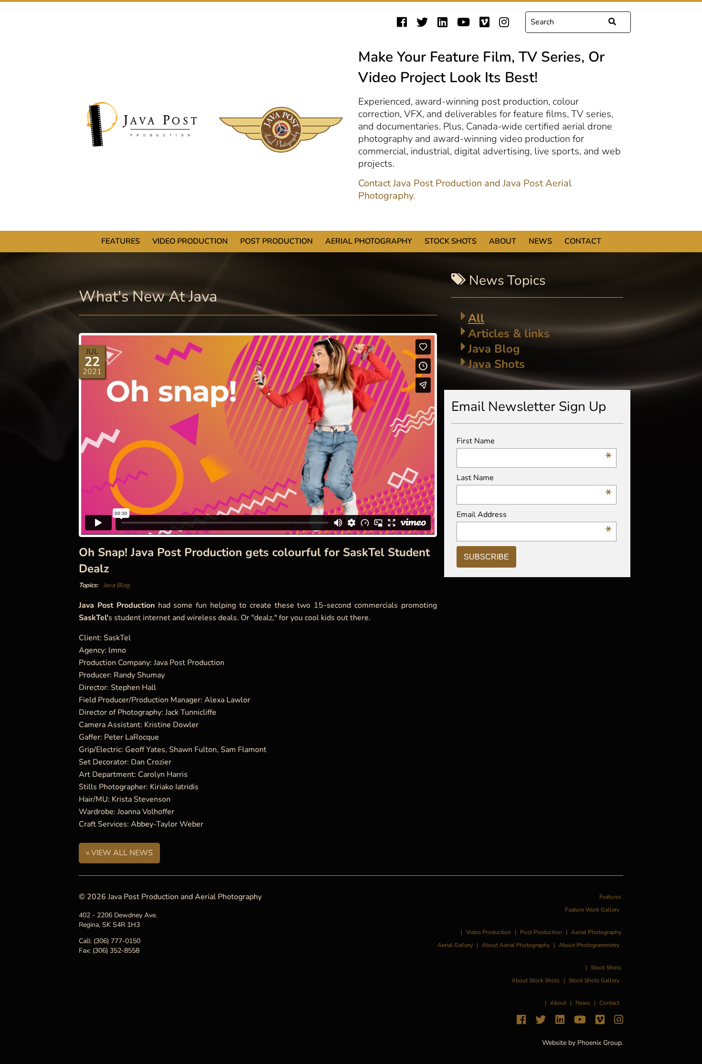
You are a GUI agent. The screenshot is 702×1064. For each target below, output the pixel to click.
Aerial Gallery (455, 945)
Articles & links (509, 333)
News (540, 241)
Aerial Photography (368, 241)
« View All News (119, 853)
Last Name (534, 478)
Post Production (276, 241)
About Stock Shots (535, 980)
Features (120, 241)
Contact (582, 241)
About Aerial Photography (516, 945)
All (476, 318)
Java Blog (116, 585)
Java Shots (496, 364)
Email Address (534, 514)
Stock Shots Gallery (594, 980)
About (502, 241)
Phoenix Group (599, 1042)
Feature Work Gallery (592, 910)
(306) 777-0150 (117, 941)
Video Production (190, 241)
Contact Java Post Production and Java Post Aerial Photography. (465, 189)
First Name (534, 441)
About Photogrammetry (589, 945)
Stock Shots (451, 241)
